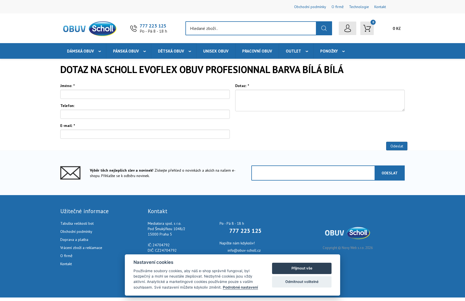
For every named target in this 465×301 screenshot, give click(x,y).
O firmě (338, 6)
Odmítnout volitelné (302, 281)
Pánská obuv (126, 51)
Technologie (359, 6)
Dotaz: (242, 85)
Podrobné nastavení (240, 287)
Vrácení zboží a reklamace (81, 247)
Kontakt (380, 6)
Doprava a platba (74, 239)
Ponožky (329, 51)
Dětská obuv (171, 51)
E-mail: (67, 125)
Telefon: (67, 105)
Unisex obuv (215, 51)
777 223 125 (153, 26)
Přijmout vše (301, 268)
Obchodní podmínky (310, 6)
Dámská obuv (80, 51)
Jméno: (67, 85)
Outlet (293, 51)
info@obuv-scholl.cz (244, 250)
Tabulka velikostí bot (77, 223)
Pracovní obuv (257, 51)
